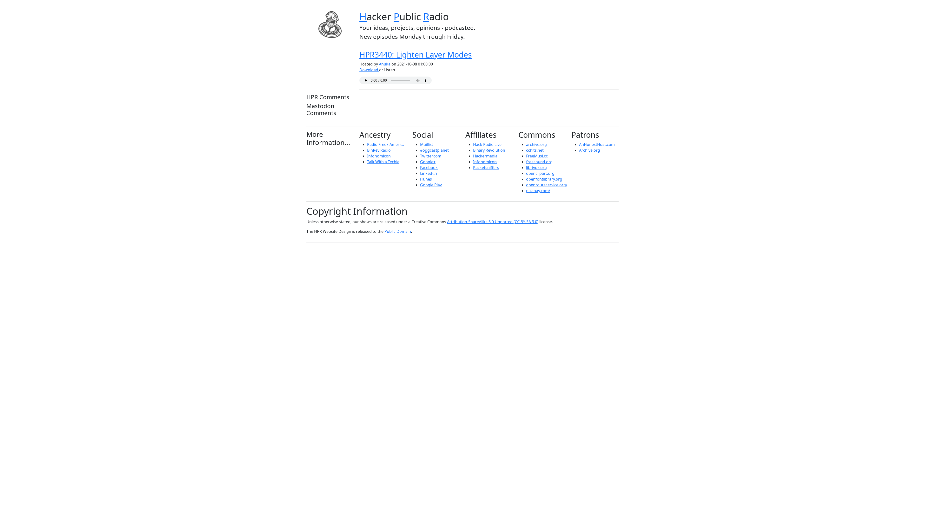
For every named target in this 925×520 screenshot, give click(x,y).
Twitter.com (430, 156)
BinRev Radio (379, 150)
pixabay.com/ (538, 190)
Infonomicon (379, 156)
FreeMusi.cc (537, 156)
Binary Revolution (489, 150)
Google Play (431, 185)
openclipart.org (540, 173)
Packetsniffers (486, 167)
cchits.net (535, 150)
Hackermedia (485, 156)
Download (369, 69)
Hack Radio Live (487, 144)
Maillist (426, 144)
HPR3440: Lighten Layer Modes (415, 54)
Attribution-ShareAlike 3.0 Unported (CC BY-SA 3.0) (492, 221)
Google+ (428, 161)
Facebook (429, 167)
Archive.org (589, 150)
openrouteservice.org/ (546, 185)
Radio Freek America (385, 144)
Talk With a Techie (383, 161)
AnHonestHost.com (597, 144)
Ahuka (385, 64)
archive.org (536, 144)
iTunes (426, 179)
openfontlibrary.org (544, 179)
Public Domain (397, 231)
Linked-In (428, 173)
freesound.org (539, 161)
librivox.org (536, 167)
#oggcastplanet (434, 150)
